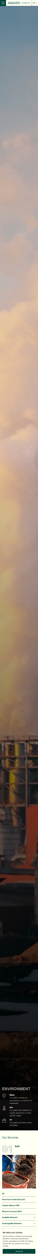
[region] (19, 1242)
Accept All (19, 1251)
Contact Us (26, 3)
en (35, 11)
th (35, 7)
